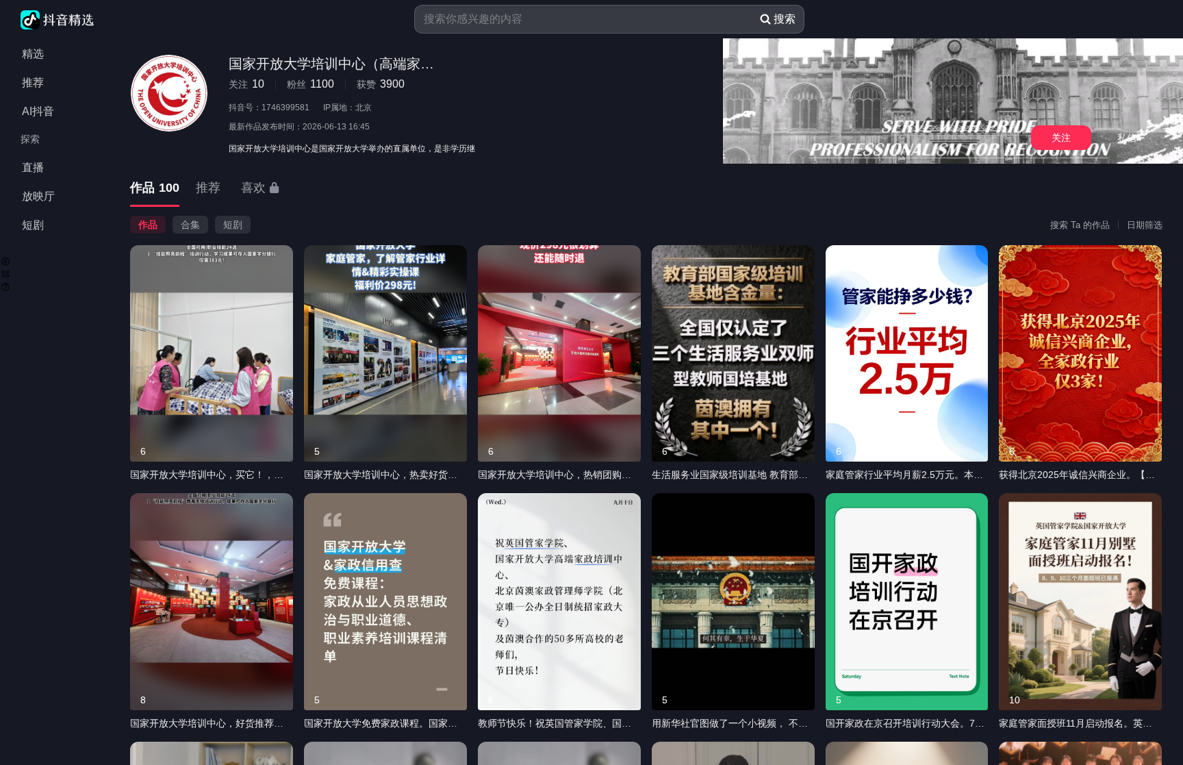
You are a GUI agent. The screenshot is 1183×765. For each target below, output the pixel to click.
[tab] (154, 189)
